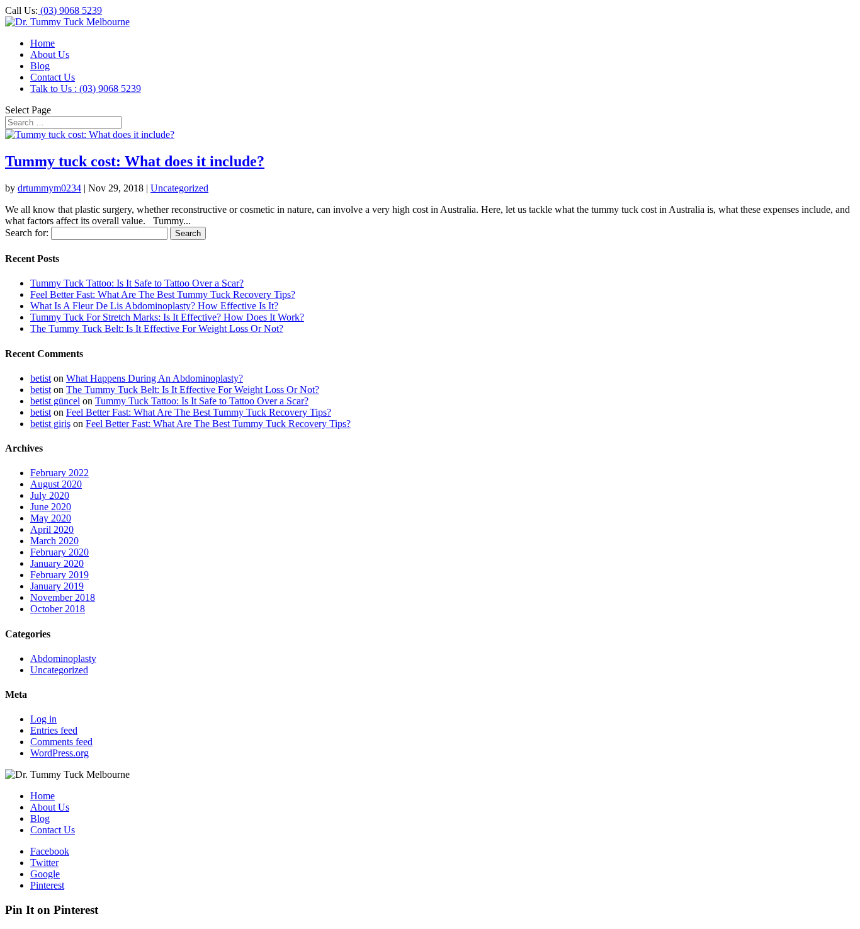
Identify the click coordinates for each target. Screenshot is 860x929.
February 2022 (59, 472)
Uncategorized (179, 188)
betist (40, 378)
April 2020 (52, 529)
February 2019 (59, 574)
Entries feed (53, 730)
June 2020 (50, 506)
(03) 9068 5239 (70, 10)
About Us (49, 54)
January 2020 (57, 563)
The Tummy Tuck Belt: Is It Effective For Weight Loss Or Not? (156, 328)
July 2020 (49, 495)
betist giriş (50, 423)
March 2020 (54, 540)
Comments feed (61, 741)
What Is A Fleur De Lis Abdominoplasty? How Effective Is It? (154, 305)
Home (42, 43)
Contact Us (52, 77)
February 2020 (59, 552)
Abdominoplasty (63, 658)
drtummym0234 (49, 188)
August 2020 (56, 484)
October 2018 (57, 608)
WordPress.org (59, 753)
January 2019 (57, 586)
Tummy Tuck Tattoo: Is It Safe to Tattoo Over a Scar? (137, 283)
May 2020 (50, 518)
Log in (43, 719)
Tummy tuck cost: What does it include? (134, 161)
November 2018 (62, 597)
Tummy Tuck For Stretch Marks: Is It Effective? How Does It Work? (167, 317)
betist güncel (55, 401)
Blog (40, 65)
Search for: (26, 232)
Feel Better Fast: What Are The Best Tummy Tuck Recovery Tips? (162, 294)
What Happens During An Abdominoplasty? (154, 378)
